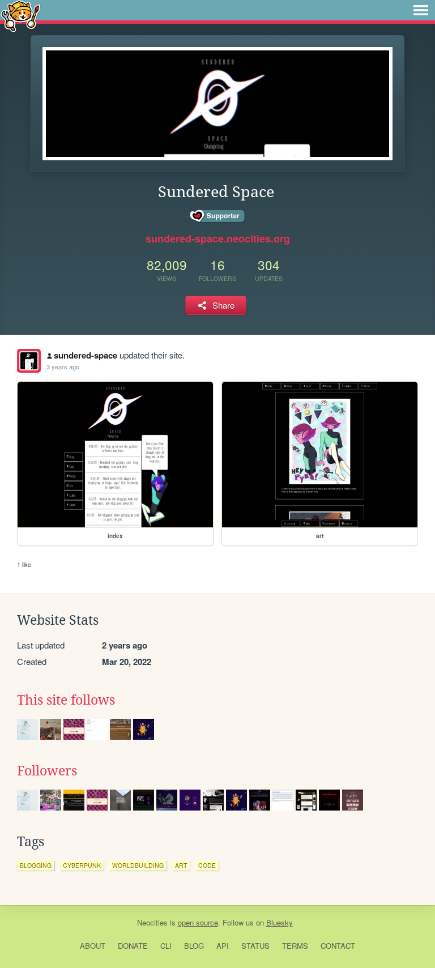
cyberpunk (82, 865)
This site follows (66, 700)
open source (198, 922)
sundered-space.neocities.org (218, 238)
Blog (194, 945)
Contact (338, 945)
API (222, 945)
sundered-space (85, 355)
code (207, 865)
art (181, 865)
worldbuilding (138, 865)
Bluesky (279, 922)
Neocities (152, 922)
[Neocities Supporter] (218, 216)
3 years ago (62, 366)
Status (255, 945)
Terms (295, 945)
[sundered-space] (29, 360)
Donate (133, 945)
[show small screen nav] (421, 10)
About (92, 945)
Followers (47, 771)
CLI (166, 945)
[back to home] (20, 16)
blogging (36, 865)
